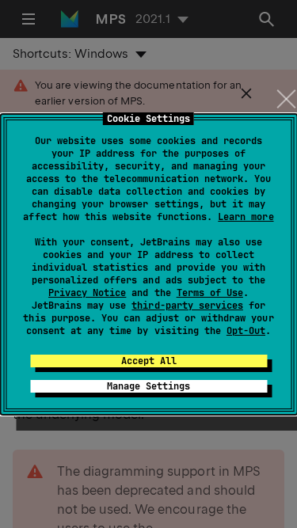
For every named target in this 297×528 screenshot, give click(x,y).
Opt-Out (246, 331)
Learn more (245, 217)
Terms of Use (210, 293)
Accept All (149, 361)
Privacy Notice (87, 293)
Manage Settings (148, 386)
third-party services (186, 305)
